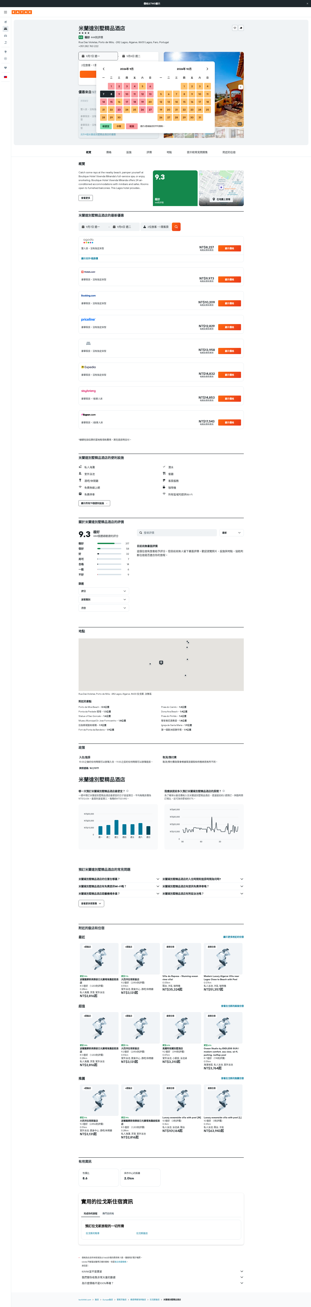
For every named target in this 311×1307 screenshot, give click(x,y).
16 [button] (119, 101)
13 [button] (150, 94)
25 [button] (134, 109)
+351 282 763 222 (88, 46)
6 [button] (150, 86)
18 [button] (134, 101)
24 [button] (126, 109)
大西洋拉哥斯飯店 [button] (130, 979)
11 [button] (135, 94)
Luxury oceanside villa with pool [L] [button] (223, 1117)
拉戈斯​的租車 (92, 1233)
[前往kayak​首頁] (22, 12)
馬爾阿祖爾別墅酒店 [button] (172, 1048)
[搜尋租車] (5, 35)
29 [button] (111, 117)
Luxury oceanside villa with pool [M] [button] (181, 1117)
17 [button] (127, 101)
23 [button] (119, 109)
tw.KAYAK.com (85, 1299)
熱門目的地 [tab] (108, 1213)
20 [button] (150, 101)
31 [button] (200, 117)
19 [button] (142, 101)
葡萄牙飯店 (122, 1299)
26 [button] (142, 109)
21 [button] (103, 109)
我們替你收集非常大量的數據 (98, 1277)
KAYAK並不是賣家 (92, 1271)
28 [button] (103, 117)
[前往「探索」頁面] (5, 51)
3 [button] (127, 86)
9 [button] (119, 94)
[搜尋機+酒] (5, 42)
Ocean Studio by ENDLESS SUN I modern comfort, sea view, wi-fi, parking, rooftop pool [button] (221, 1051)
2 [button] (119, 86)
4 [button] (134, 86)
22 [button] (111, 109)
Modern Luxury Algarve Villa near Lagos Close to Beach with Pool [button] (221, 978)
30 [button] (119, 117)
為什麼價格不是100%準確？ (98, 1283)
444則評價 (97, 37)
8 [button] (111, 94)
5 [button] (142, 86)
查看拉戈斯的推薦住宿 (232, 1078)
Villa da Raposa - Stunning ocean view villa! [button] (180, 978)
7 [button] (103, 94)
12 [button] (142, 94)
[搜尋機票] (5, 22)
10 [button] (127, 94)
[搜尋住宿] (5, 29)
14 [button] (103, 101)
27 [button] (150, 109)
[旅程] (5, 68)
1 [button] (111, 86)
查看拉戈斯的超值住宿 (232, 1005)
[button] (307, 3)
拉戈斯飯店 (142, 1233)
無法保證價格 (120, 1262)
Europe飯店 (108, 1299)
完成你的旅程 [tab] (90, 1213)
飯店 (97, 1299)
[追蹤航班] (5, 58)
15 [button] (111, 101)
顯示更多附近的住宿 (233, 936)
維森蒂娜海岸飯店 (138, 1299)
